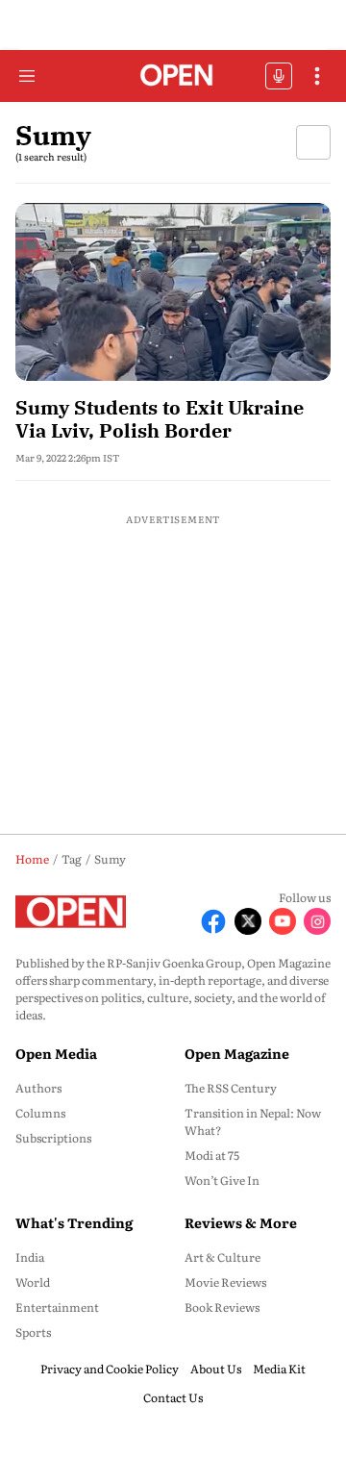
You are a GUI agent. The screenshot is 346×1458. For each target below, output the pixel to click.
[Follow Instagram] (317, 921)
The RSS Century (231, 1087)
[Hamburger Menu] (26, 76)
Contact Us (173, 1397)
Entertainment (57, 1307)
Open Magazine (237, 1053)
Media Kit (279, 1368)
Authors (38, 1087)
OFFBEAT (278, 76)
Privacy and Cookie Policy (109, 1368)
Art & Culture (222, 1257)
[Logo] (173, 76)
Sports (33, 1332)
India (29, 1257)
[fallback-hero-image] (173, 292)
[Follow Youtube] (282, 921)
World (32, 1282)
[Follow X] (248, 921)
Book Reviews (222, 1307)
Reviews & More (241, 1222)
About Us (215, 1368)
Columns (40, 1112)
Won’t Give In (222, 1180)
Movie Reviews (225, 1282)
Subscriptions (53, 1137)
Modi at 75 (212, 1155)
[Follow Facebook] (213, 921)
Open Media (56, 1053)
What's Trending (74, 1222)
